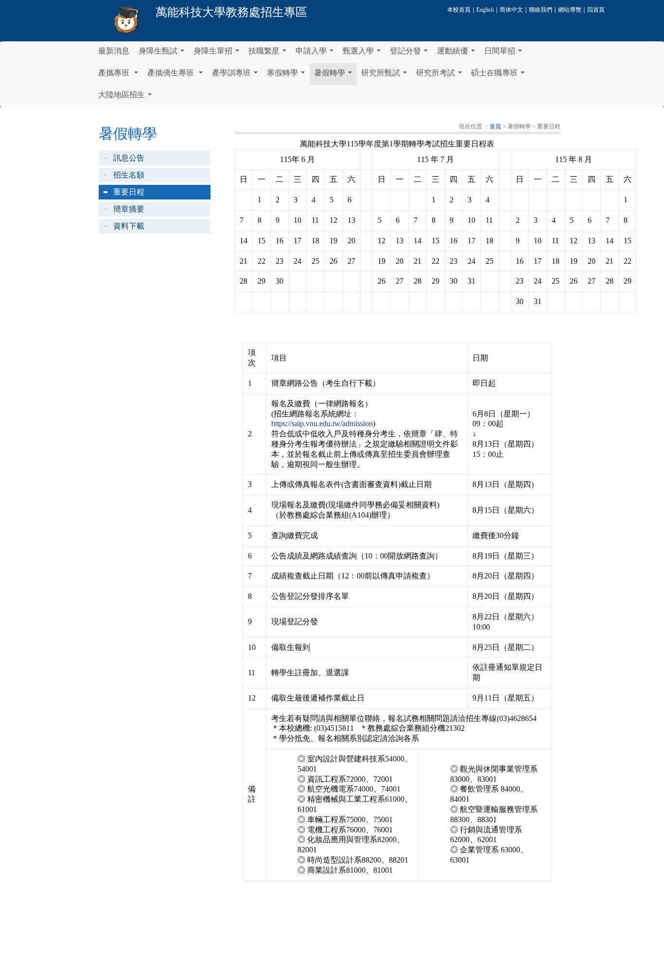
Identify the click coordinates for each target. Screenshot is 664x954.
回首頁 (596, 9)
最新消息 (113, 51)
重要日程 (128, 192)
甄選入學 (363, 53)
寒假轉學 (288, 75)
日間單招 (505, 53)
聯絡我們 (540, 9)
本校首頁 (459, 9)
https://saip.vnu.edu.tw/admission (322, 423)
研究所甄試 (386, 75)
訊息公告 (128, 158)
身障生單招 (218, 53)
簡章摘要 (128, 209)
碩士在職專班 (499, 75)
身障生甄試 (163, 53)
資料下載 (128, 226)
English (485, 9)
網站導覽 (569, 9)
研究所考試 (441, 75)
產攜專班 (120, 75)
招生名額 (128, 175)
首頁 (495, 126)
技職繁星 (269, 53)
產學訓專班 (237, 75)
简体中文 (511, 9)
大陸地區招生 (127, 97)
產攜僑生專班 (177, 75)
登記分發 (411, 53)
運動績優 (458, 53)
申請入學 (316, 53)
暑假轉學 (335, 75)
